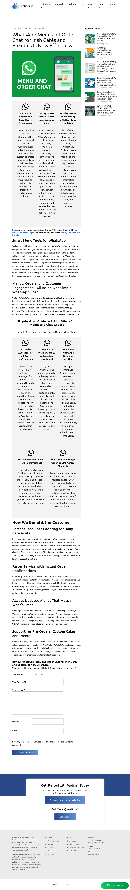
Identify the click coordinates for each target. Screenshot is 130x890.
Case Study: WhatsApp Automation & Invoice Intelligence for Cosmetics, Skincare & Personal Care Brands (107, 66)
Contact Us (113, 6)
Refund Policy (74, 851)
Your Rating (17, 674)
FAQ (70, 837)
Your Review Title (20, 682)
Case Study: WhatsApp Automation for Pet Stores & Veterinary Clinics (107, 37)
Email (15, 731)
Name (15, 721)
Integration (59, 4)
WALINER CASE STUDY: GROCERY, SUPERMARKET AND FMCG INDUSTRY (106, 109)
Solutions (45, 4)
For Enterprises (53, 841)
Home (50, 837)
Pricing (72, 4)
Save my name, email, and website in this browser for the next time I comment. (43, 743)
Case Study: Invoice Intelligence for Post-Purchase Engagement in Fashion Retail (107, 95)
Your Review (18, 690)
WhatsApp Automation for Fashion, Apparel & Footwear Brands (105, 51)
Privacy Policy (74, 844)
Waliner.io (60, 885)
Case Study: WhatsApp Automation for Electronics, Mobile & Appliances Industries (107, 81)
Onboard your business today (65, 800)
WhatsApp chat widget (23, 232)
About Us (101, 6)
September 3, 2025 (21, 28)
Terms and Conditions (76, 847)
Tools (90, 4)
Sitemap (51, 854)
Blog (82, 4)
